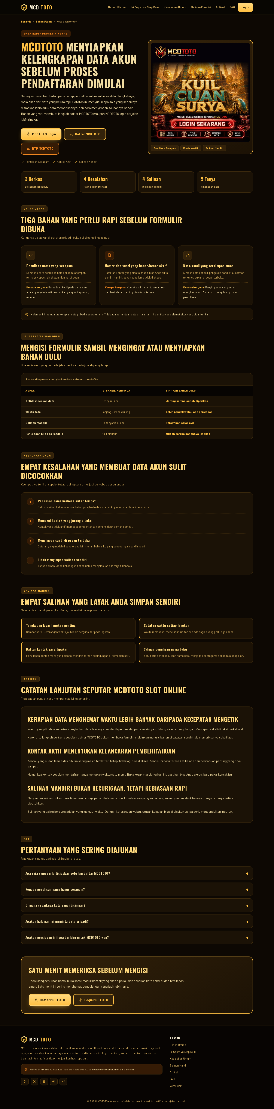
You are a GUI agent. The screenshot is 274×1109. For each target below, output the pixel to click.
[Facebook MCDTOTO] (25, 1081)
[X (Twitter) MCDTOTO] (34, 1081)
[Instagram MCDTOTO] (44, 1081)
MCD (41, 7)
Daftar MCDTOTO (87, 134)
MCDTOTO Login (44, 134)
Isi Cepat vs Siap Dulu (145, 7)
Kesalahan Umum (175, 7)
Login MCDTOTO (96, 1000)
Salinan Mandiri (201, 7)
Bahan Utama (117, 7)
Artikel (220, 7)
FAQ (232, 7)
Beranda (26, 21)
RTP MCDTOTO (43, 148)
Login (245, 7)
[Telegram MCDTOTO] (63, 1081)
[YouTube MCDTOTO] (54, 1081)
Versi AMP (176, 1086)
